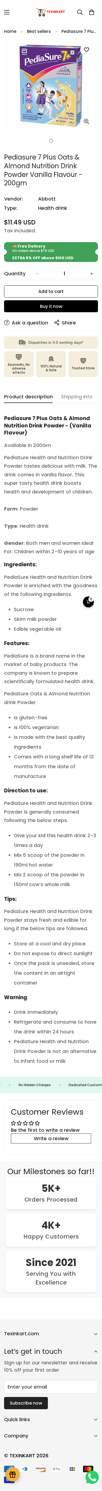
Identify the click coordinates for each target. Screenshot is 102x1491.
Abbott (47, 198)
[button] (91, 12)
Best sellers (39, 31)
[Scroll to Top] (92, 1462)
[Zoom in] (86, 121)
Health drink (52, 208)
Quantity (15, 273)
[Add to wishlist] (86, 50)
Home (10, 31)
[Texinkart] (51, 12)
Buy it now (51, 306)
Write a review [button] (51, 1138)
